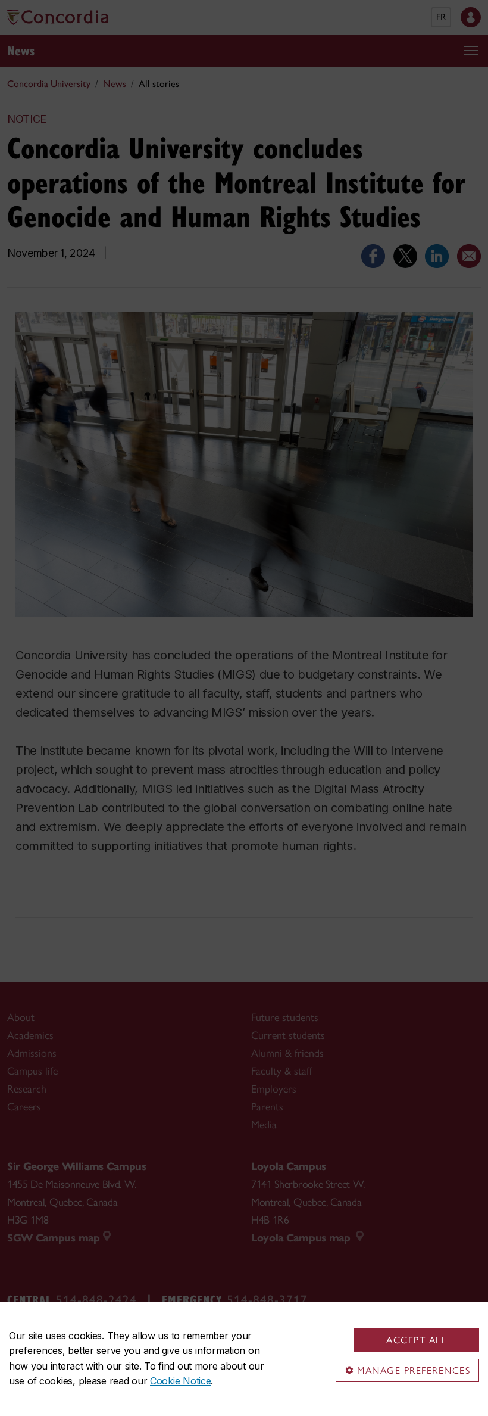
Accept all (416, 1340)
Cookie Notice (180, 1381)
